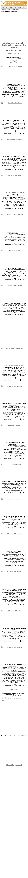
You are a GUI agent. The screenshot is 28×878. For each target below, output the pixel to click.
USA (23, 9)
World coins (10, 9)
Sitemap (3, 9)
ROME (3, 7)
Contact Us (19, 765)
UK (23, 7)
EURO (7, 7)
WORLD (11, 7)
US (15, 7)
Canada (19, 7)
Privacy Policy (10, 765)
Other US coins (14, 689)
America (17, 9)
